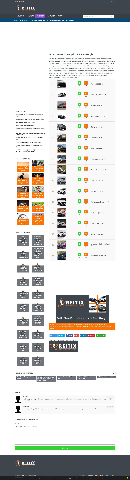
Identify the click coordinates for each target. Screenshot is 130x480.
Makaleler (51, 16)
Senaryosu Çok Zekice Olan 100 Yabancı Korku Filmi (38, 240)
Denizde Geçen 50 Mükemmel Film (23, 307)
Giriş (96, 475)
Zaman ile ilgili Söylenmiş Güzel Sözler (23, 222)
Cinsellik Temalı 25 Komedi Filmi (23, 282)
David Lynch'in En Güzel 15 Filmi (23, 322)
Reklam (22, 1)
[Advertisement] (65, 35)
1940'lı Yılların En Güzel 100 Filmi (37, 347)
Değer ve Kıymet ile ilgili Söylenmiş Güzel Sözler (38, 181)
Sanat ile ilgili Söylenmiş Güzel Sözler (38, 195)
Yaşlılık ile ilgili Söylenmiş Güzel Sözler (23, 195)
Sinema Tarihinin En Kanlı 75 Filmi (37, 295)
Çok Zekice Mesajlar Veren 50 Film (23, 255)
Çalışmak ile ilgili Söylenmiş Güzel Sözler (23, 182)
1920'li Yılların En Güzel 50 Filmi (37, 335)
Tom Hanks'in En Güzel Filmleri (23, 295)
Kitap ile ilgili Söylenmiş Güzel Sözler (23, 168)
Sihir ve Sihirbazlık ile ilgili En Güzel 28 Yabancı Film (38, 320)
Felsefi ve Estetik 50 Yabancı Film (23, 269)
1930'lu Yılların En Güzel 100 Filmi (23, 347)
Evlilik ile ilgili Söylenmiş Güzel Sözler (23, 208)
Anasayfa (21, 16)
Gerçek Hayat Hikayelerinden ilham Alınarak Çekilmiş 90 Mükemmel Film (38, 252)
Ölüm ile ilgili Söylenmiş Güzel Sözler (38, 168)
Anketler (40, 16)
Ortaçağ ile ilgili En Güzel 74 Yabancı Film (23, 334)
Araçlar (31, 16)
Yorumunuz (18, 423)
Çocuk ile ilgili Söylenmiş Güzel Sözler (38, 208)
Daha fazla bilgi (99, 478)
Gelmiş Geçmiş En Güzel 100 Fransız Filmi (37, 307)
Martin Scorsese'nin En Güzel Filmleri (37, 281)
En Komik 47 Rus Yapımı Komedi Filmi (38, 269)
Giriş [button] (113, 1)
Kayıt (101, 475)
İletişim (16, 1)
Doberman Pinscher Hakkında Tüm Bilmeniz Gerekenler (38, 220)
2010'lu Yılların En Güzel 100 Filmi (23, 361)
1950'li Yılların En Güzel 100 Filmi (37, 361)
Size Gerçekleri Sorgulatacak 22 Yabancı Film (23, 240)
